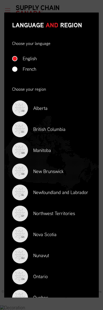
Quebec (34, 298)
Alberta (34, 108)
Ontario (34, 277)
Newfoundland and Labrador (54, 192)
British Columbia (43, 129)
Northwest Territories (48, 213)
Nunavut (35, 256)
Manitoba (36, 150)
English (30, 58)
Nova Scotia (39, 234)
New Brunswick (42, 171)
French (29, 68)
